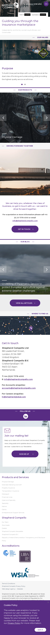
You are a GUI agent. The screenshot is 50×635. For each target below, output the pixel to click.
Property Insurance (8, 488)
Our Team (5, 522)
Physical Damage (8, 482)
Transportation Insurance (10, 491)
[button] (21, 84)
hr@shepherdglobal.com (14, 397)
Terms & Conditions (8, 583)
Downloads (5, 525)
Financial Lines (7, 497)
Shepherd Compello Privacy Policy (13, 586)
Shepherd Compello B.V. (10, 534)
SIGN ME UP (24, 454)
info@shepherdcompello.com (25, 221)
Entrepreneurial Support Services (13, 512)
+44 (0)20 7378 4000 (34, 4)
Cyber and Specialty (8, 500)
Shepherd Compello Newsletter (12, 531)
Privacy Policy (14, 623)
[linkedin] (25, 416)
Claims (4, 509)
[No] (48, 602)
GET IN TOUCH (24, 229)
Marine (4, 506)
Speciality (5, 503)
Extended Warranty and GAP (12, 485)
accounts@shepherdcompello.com (19, 388)
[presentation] (3, 117)
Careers (4, 528)
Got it (40, 630)
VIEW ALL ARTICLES (24, 303)
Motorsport (5, 494)
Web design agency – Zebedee (12, 589)
